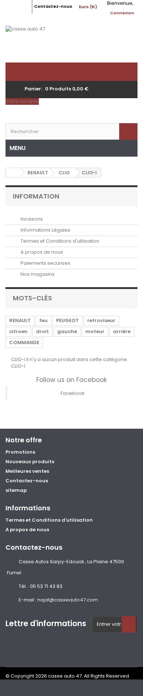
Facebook (72, 393)
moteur (94, 331)
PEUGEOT (67, 320)
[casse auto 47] (72, 44)
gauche (67, 331)
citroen (18, 331)
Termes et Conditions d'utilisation (59, 241)
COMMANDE (24, 342)
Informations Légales (44, 229)
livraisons (31, 218)
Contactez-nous (53, 6)
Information (36, 196)
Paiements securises (44, 263)
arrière (122, 331)
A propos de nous (41, 252)
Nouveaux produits (30, 461)
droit (42, 331)
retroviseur (101, 320)
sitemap (16, 490)
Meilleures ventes (27, 471)
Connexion (122, 13)
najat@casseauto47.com (67, 599)
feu (43, 320)
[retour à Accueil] (13, 172)
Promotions (20, 452)
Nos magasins (37, 274)
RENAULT (20, 320)
